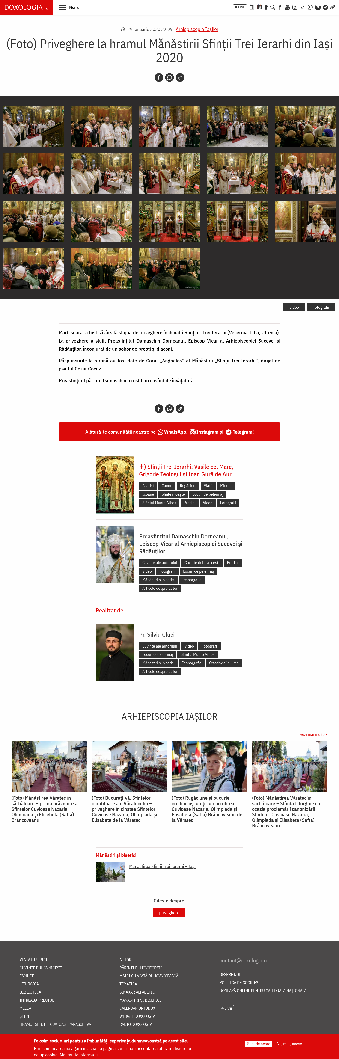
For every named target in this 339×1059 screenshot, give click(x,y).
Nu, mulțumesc (289, 1043)
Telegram (243, 431)
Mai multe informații (79, 1055)
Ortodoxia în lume (224, 663)
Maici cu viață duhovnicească (148, 976)
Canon (167, 485)
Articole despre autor (160, 588)
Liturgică (29, 984)
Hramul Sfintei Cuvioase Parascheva (55, 1024)
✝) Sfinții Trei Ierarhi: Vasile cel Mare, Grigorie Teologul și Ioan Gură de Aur (186, 470)
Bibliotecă (30, 992)
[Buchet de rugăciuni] (266, 6)
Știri (24, 1016)
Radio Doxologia (135, 1024)
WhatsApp (175, 431)
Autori (126, 960)
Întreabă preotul (37, 1000)
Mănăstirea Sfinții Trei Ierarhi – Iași (162, 866)
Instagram (207, 431)
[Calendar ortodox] (252, 6)
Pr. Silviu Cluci (157, 634)
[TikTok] (302, 6)
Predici (189, 502)
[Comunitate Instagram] (318, 6)
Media (25, 1008)
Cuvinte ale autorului (159, 562)
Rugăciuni (188, 485)
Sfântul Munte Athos (159, 502)
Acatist (148, 485)
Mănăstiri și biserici (158, 579)
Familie (27, 976)
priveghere (169, 912)
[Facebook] (280, 6)
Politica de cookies (239, 982)
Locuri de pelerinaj (208, 494)
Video (294, 307)
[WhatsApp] (310, 6)
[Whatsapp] (169, 77)
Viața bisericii (34, 960)
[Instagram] (295, 6)
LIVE (241, 7)
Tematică (128, 984)
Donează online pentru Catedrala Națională (263, 990)
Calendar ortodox (137, 1008)
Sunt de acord (258, 1043)
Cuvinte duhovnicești (201, 562)
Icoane (148, 494)
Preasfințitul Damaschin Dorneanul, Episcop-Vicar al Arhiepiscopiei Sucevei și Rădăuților (190, 543)
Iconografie (192, 579)
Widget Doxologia (137, 1016)
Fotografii (321, 307)
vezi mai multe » (313, 734)
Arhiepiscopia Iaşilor (197, 29)
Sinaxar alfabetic (137, 992)
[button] (69, 7)
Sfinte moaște (173, 494)
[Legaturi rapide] (333, 6)
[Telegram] (325, 6)
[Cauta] (273, 6)
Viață (208, 485)
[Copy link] (180, 77)
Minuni (225, 485)
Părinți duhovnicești (140, 968)
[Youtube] (287, 6)
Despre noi (230, 974)
